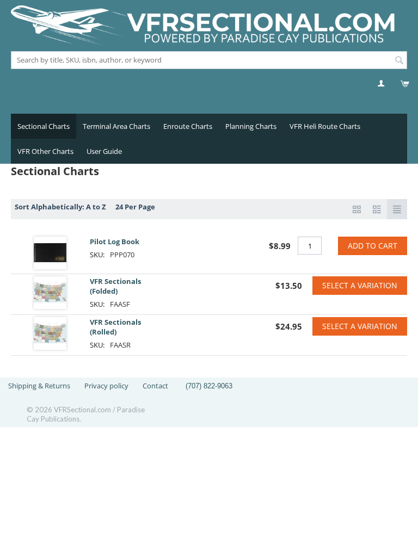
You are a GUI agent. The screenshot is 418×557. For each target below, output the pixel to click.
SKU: (97, 254)
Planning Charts (250, 126)
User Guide (104, 151)
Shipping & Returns (39, 386)
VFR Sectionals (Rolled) (115, 327)
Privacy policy (106, 386)
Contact (155, 386)
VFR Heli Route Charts (325, 126)
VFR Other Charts (45, 151)
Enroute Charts (187, 126)
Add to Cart (372, 245)
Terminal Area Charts (116, 126)
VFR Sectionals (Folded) (115, 286)
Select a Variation (359, 285)
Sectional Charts (43, 126)
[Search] (399, 61)
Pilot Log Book (114, 241)
